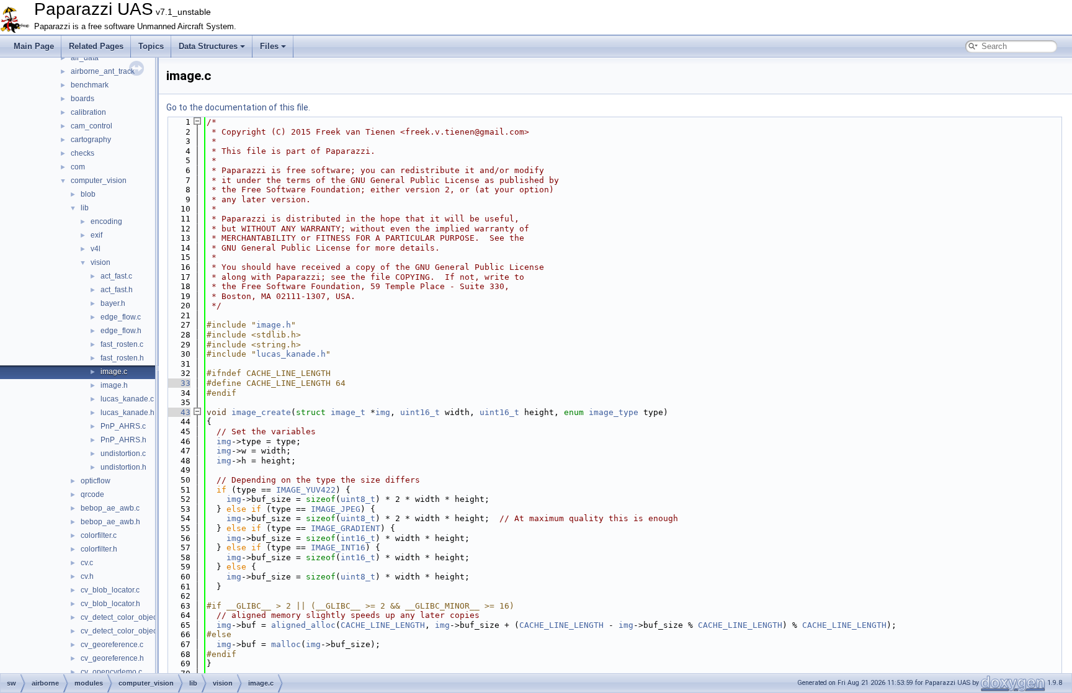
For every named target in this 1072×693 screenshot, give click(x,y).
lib (85, 207)
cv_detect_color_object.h (123, 631)
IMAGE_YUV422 (306, 489)
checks (82, 153)
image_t (348, 412)
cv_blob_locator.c (110, 590)
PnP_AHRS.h (123, 440)
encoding (106, 221)
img (382, 412)
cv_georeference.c (112, 644)
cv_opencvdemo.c (111, 672)
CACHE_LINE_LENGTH (383, 625)
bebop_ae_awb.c (110, 508)
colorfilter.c (99, 535)
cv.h (87, 576)
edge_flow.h (120, 330)
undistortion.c (123, 453)
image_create (261, 412)
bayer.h (112, 303)
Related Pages (96, 46)
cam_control (91, 126)
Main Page (34, 46)
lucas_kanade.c (127, 399)
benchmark (90, 85)
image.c (113, 371)
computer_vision (99, 180)
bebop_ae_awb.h (110, 521)
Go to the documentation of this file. (238, 107)
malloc (286, 644)
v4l (95, 248)
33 (178, 383)
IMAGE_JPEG (335, 509)
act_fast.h (116, 289)
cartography (91, 139)
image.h (114, 385)
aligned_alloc (303, 625)
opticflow (95, 480)
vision (100, 262)
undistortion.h (123, 467)
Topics (151, 46)
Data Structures (208, 46)
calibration (88, 112)
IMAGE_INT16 (338, 547)
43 (178, 412)
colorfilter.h (99, 549)
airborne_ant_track (103, 71)
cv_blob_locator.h (110, 603)
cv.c (87, 562)
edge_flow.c (120, 317)
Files (269, 46)
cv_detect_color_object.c (122, 617)
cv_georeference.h (112, 658)
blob (88, 194)
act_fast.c (116, 276)
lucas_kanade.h (127, 412)
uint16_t (420, 412)
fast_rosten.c (121, 344)
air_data (85, 57)
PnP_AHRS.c (123, 426)
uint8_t (358, 499)
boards (82, 98)
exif (96, 235)
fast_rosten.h (122, 358)
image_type (613, 412)
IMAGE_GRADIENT (345, 528)
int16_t (358, 538)
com (78, 167)
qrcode (92, 494)
